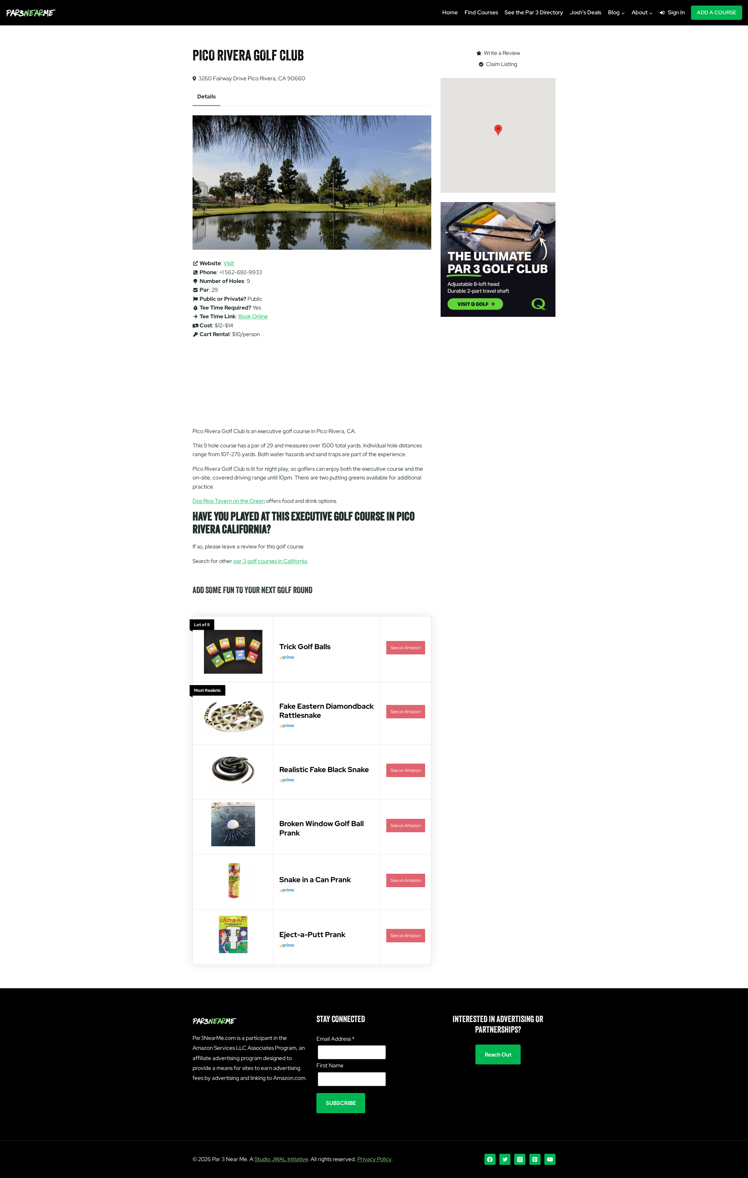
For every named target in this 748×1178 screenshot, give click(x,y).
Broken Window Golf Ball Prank (321, 828)
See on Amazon (406, 648)
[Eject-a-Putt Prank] (233, 955)
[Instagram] (519, 1159)
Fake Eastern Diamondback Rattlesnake (326, 710)
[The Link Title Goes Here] (233, 845)
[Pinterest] (535, 1159)
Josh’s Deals (585, 12)
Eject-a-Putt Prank (312, 934)
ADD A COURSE (716, 12)
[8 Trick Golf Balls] (233, 672)
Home (450, 12)
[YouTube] (549, 1159)
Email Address (335, 1039)
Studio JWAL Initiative (281, 1159)
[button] (498, 130)
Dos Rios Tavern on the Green (229, 501)
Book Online (253, 316)
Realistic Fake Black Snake (324, 769)
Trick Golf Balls (304, 646)
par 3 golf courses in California (270, 561)
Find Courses (481, 12)
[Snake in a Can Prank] (233, 899)
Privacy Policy (374, 1159)
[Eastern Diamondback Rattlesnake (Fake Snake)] (233, 735)
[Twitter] (504, 1159)
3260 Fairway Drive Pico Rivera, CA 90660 (251, 78)
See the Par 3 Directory (534, 12)
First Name (330, 1065)
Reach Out (498, 1054)
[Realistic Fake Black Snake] (233, 789)
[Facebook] (490, 1159)
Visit (229, 263)
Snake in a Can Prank (315, 879)
